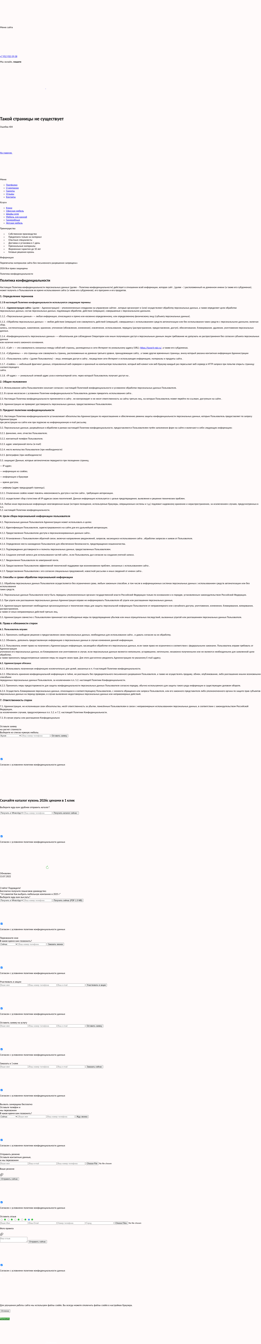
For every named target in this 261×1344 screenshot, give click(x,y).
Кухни (9, 208)
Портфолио (11, 185)
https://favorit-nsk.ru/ (150, 348)
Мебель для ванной (16, 217)
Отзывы (10, 194)
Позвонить (51, 1342)
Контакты (11, 197)
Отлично (5, 1311)
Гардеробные (13, 220)
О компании (12, 188)
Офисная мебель (15, 211)
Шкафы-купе (12, 214)
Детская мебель (14, 223)
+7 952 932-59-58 (8, 56)
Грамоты (10, 191)
